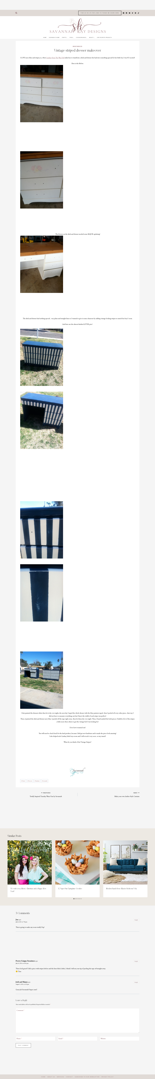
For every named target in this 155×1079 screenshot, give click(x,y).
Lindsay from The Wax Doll (55, 58)
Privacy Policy (108, 1076)
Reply (136, 920)
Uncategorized (77, 46)
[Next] (144, 869)
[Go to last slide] (10, 869)
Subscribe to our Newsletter (87, 1076)
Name (19, 1038)
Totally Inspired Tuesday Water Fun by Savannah (46, 794)
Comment (20, 1010)
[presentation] (30, 862)
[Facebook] (126, 13)
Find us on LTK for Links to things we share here (100, 12)
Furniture (37, 781)
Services (60, 1076)
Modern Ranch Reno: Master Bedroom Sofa (121, 889)
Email (60, 1038)
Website (103, 1038)
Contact (69, 1076)
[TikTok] (138, 13)
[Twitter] (132, 13)
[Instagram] (123, 13)
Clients (23, 781)
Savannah (44, 781)
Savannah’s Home (54, 37)
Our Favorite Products (104, 37)
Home (45, 37)
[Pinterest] (135, 13)
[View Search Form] (16, 13)
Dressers (29, 781)
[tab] (73, 898)
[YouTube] (129, 13)
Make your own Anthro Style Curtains (126, 794)
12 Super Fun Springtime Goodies (70, 889)
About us (51, 1076)
